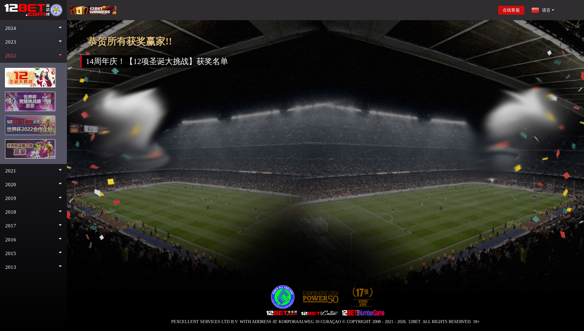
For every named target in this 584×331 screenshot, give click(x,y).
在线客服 (511, 10)
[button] (33, 28)
